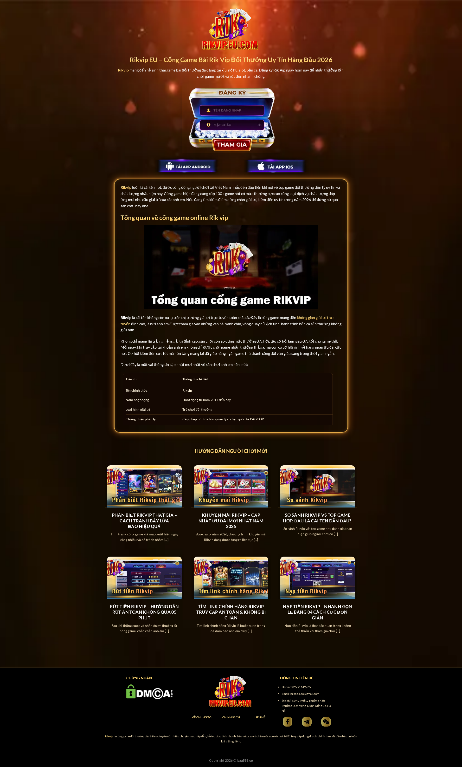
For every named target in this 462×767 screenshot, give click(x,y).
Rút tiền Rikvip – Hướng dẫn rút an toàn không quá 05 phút (144, 612)
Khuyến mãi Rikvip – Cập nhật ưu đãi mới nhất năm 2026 (231, 520)
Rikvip (126, 187)
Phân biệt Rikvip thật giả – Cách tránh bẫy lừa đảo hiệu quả (144, 520)
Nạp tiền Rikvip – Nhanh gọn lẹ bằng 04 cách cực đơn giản (317, 612)
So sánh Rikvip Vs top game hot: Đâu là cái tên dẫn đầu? (318, 517)
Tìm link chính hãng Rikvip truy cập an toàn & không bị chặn (231, 612)
